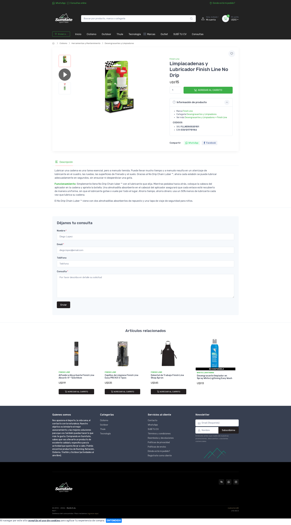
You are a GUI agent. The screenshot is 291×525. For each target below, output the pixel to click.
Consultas (197, 34)
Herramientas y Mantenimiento (86, 43)
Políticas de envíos (157, 447)
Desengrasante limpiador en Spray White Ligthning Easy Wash (214, 377)
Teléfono (62, 258)
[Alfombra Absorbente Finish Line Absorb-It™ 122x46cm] (76, 354)
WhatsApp (61, 3)
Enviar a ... (62, 34)
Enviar (63, 304)
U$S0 (235, 18)
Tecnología (135, 34)
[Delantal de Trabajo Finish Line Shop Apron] (168, 354)
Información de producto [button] (192, 102)
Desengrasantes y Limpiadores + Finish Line (206, 117)
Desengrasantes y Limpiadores (119, 43)
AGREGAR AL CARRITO (210, 90)
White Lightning (205, 373)
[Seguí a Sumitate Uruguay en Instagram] (236, 482)
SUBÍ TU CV (179, 34)
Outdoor (106, 34)
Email (60, 244)
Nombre (62, 230)
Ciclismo (91, 34)
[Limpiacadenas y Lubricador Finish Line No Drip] (65, 61)
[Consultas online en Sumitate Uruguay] (221, 482)
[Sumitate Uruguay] (63, 18)
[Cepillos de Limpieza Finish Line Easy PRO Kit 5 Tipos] (122, 354)
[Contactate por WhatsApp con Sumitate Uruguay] (228, 482)
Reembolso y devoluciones (161, 438)
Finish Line (174, 59)
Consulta (62, 271)
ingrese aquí (92, 513)
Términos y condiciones (159, 433)
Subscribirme (228, 430)
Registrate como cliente (160, 455)
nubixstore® (233, 508)
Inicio (78, 34)
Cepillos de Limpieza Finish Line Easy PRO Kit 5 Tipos (121, 376)
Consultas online (78, 3)
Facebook (211, 143)
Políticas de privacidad (159, 442)
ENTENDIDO (113, 520)
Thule (120, 34)
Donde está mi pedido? (224, 3)
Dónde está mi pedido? (159, 451)
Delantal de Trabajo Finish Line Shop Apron (167, 376)
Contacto (152, 420)
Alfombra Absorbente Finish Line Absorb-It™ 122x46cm (76, 376)
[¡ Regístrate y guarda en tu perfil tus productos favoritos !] (231, 53)
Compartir (175, 143)
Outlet (164, 34)
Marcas (151, 34)
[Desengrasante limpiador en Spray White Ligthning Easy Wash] (214, 354)
